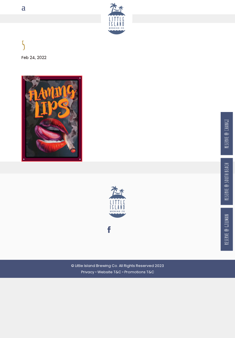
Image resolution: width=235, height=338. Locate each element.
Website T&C (109, 272)
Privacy (87, 272)
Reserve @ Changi (227, 133)
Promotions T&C (139, 272)
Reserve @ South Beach (227, 181)
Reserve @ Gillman (227, 229)
